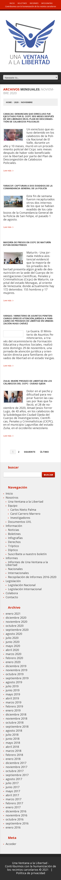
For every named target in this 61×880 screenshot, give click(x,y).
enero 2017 (13, 807)
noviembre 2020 (16, 621)
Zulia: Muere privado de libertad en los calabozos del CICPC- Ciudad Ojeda (27, 382)
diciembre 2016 (16, 811)
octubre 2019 (14, 674)
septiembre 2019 (17, 678)
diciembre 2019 (16, 666)
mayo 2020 (13, 646)
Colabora (12, 593)
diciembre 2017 (16, 763)
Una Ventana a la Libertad (25, 501)
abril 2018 (12, 747)
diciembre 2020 (16, 617)
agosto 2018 (14, 730)
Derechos (14, 542)
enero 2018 (13, 759)
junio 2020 (12, 642)
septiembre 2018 (17, 726)
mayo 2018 (13, 743)
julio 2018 (12, 734)
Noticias (13, 530)
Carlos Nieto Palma (23, 509)
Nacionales (15, 569)
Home (9, 102)
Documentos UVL (19, 522)
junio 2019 (12, 690)
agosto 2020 (14, 634)
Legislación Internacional (25, 589)
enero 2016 (13, 827)
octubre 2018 (14, 722)
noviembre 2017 (16, 767)
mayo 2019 (13, 694)
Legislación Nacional (22, 585)
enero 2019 (13, 710)
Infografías (46, 3)
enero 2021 (13, 613)
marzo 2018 (13, 751)
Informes (34, 3)
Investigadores (20, 518)
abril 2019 (12, 698)
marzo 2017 (13, 799)
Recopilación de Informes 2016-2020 (32, 577)
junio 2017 (12, 787)
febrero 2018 (14, 755)
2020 (16, 102)
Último (44, 451)
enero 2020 (13, 662)
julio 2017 (12, 783)
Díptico (13, 550)
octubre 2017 (14, 771)
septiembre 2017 (17, 775)
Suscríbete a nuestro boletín (27, 554)
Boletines (22, 3)
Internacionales (18, 573)
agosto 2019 (14, 682)
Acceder (11, 844)
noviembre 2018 (16, 718)
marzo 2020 (13, 654)
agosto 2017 (14, 779)
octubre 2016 (14, 819)
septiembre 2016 (17, 823)
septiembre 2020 (17, 630)
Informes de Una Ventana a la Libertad (27, 563)
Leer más (7, 171)
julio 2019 (12, 686)
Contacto (12, 597)
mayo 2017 (13, 791)
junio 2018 (12, 738)
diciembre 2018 (16, 714)
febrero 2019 (14, 706)
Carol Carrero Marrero (25, 513)
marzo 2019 (13, 702)
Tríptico (13, 546)
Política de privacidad (30, 873)
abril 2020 (12, 650)
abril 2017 (12, 795)
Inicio (12, 3)
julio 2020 (12, 638)
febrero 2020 (14, 658)
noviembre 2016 (16, 815)
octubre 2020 (14, 626)
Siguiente (29, 451)
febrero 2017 (14, 803)
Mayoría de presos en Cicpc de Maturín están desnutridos (27, 243)
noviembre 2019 (16, 670)
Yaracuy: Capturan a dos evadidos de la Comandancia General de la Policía (28, 187)
